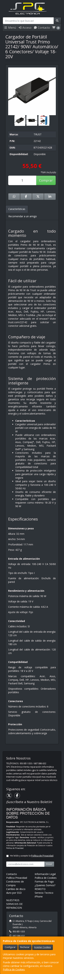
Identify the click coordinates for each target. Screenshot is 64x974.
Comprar (46, 180)
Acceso (26, 28)
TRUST (38, 134)
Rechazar (25, 947)
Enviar (49, 864)
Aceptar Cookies (42, 947)
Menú (11, 28)
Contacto (43, 28)
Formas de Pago (44, 881)
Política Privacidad (16, 877)
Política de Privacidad (14, 848)
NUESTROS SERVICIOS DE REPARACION (14, 904)
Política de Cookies (14, 969)
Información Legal (45, 874)
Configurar (10, 947)
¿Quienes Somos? (45, 885)
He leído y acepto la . (32, 855)
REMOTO (40, 889)
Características (16, 209)
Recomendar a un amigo (22, 216)
